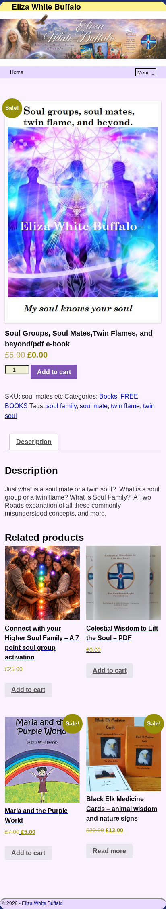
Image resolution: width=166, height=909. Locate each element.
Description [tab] (34, 441)
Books (108, 396)
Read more (109, 851)
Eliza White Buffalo (46, 6)
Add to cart (54, 372)
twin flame (125, 406)
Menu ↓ (146, 72)
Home (16, 71)
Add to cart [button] (28, 689)
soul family (61, 406)
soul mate (94, 406)
